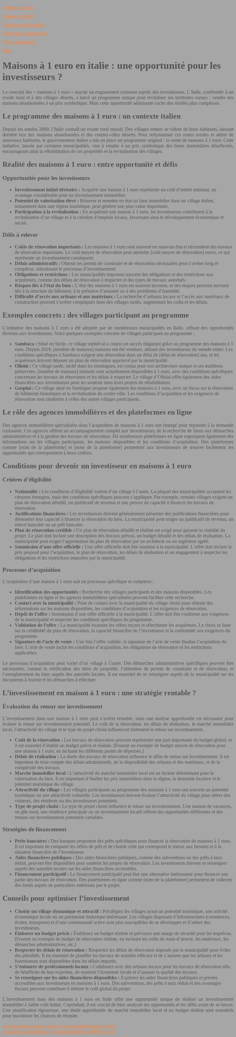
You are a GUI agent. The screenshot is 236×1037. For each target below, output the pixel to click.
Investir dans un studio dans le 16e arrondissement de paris (59, 1026)
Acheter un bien (17, 7)
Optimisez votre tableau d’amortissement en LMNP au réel (59, 1031)
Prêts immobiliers (19, 42)
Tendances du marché (23, 24)
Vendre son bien (18, 16)
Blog (7, 50)
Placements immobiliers (25, 33)
